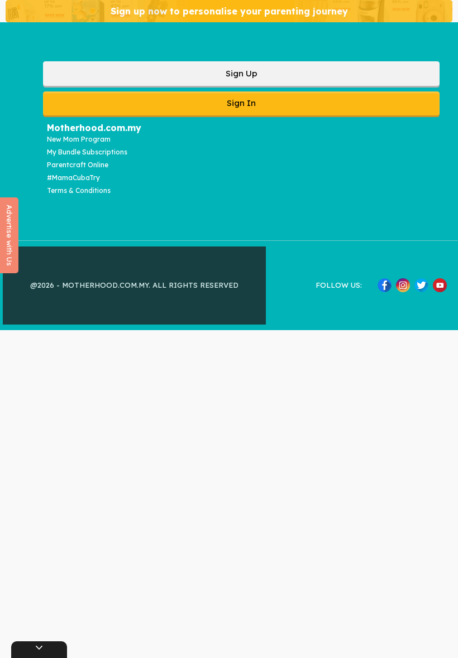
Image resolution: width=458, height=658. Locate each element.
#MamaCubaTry (73, 177)
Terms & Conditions (79, 190)
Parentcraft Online (77, 165)
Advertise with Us (9, 235)
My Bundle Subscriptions (87, 152)
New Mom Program (79, 139)
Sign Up (241, 73)
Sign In (241, 103)
